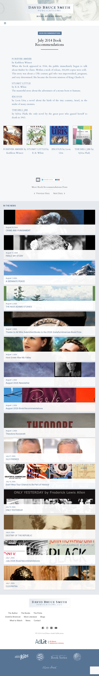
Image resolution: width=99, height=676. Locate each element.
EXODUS (17, 96)
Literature (30, 617)
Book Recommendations (49, 33)
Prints (38, 613)
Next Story (58, 193)
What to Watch (16, 620)
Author (13, 613)
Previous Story (43, 193)
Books (25, 613)
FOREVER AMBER (22, 58)
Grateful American (13, 617)
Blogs (42, 617)
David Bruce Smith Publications (52, 633)
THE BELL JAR (20, 110)
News (28, 620)
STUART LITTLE (21, 83)
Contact (37, 620)
